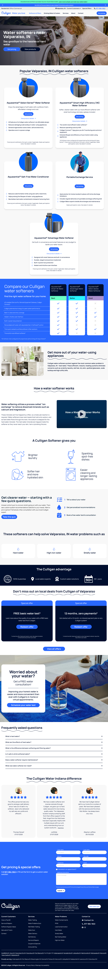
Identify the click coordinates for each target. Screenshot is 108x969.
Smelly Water (59, 933)
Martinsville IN (85, 953)
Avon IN (12, 953)
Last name (86, 849)
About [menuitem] (73, 13)
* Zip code (85, 856)
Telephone (60, 863)
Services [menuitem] (66, 13)
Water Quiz (31, 930)
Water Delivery (32, 933)
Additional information (63, 872)
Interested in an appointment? (67, 869)
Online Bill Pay (32, 947)
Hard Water (58, 930)
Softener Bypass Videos (8, 927)
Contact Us (89, 920)
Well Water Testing (34, 927)
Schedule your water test (23, 705)
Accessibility (45, 965)
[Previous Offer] (2, 5)
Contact (80, 13)
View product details (27, 118)
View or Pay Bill (5, 920)
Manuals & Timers (6, 930)
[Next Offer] (105, 5)
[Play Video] (82, 414)
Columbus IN (30, 953)
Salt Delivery (32, 937)
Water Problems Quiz (34, 923)
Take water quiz (94, 906)
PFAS (56, 923)
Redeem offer (27, 626)
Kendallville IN (68, 953)
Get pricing (101, 13)
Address (59, 856)
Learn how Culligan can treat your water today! (73, 2)
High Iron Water (60, 940)
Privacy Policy (83, 887)
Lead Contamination (61, 927)
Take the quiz (9, 516)
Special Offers (86, 8)
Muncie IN (103, 953)
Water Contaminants (61, 920)
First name (60, 849)
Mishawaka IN (95, 953)
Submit (59, 890)
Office (11, 8)
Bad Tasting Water (60, 937)
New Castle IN (6, 955)
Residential (5, 8)
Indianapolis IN (58, 953)
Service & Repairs (6, 923)
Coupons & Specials (34, 944)
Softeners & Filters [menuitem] (35, 13)
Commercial (18, 8)
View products (30, 49)
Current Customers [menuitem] (73, 8)
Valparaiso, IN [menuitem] (61, 8)
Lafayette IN (77, 953)
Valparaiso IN (15, 955)
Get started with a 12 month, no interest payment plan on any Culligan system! (54, 5)
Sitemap (38, 965)
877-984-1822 (100, 8)
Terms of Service (92, 887)
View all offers (54, 648)
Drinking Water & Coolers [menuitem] (52, 13)
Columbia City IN (20, 953)
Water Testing (32, 920)
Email (85, 863)
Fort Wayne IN (39, 953)
